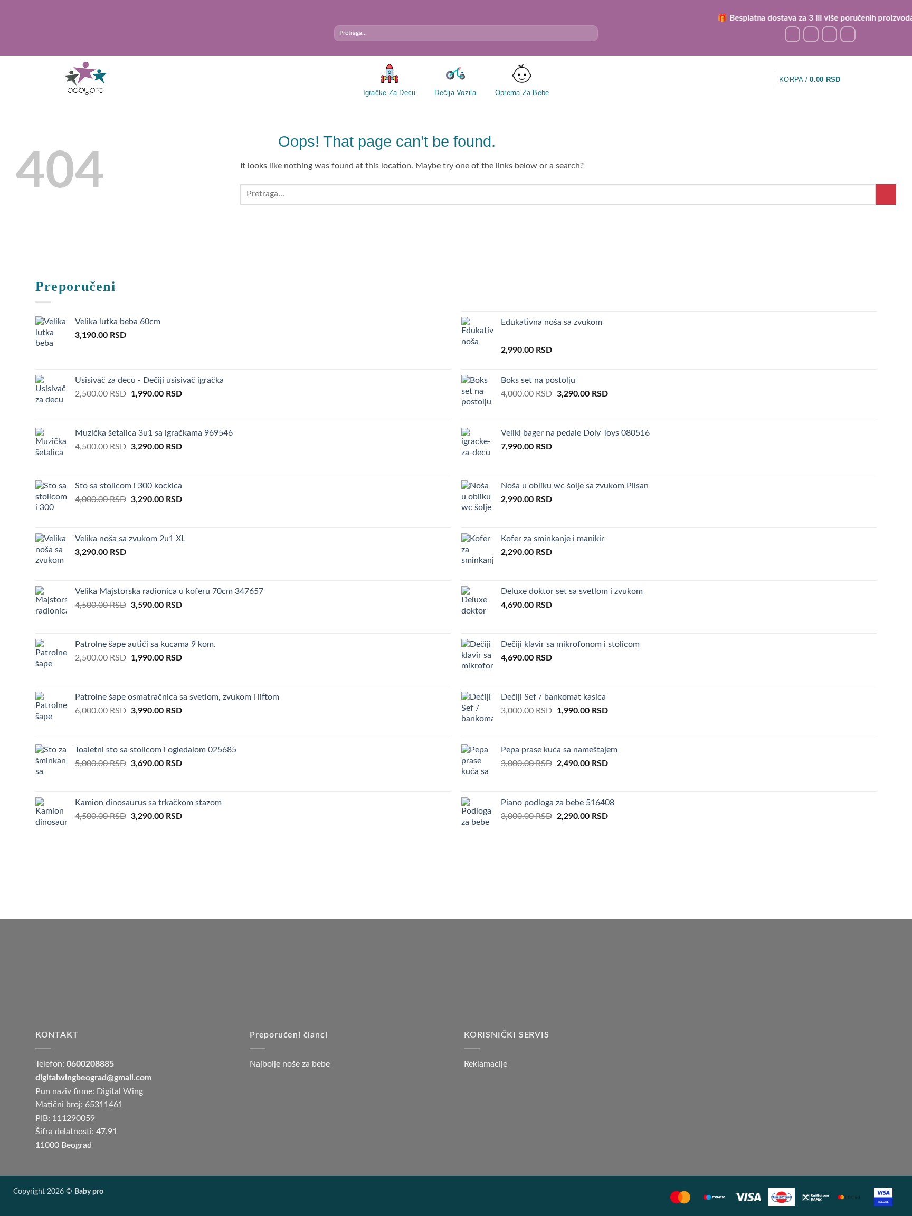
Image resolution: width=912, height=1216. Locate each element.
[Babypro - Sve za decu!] (85, 78)
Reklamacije (485, 1064)
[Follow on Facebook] (792, 34)
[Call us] (848, 34)
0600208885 (90, 1064)
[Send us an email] (829, 34)
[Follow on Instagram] (811, 34)
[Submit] (589, 33)
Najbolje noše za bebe (290, 1064)
